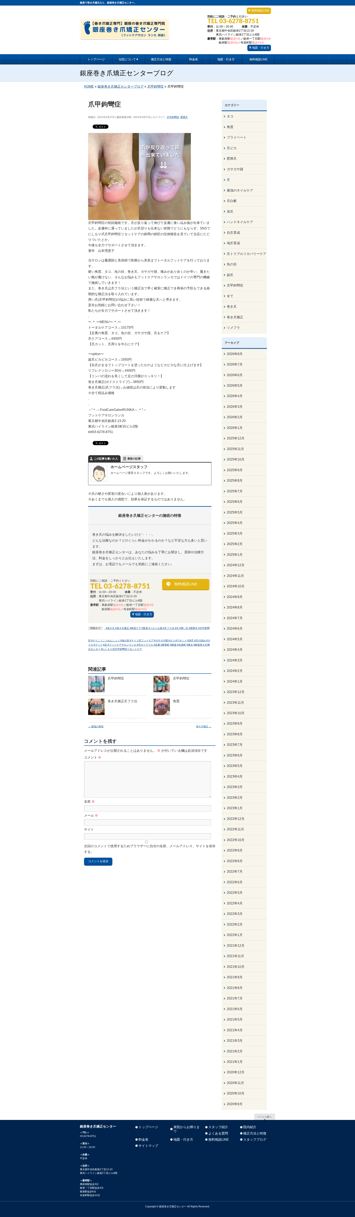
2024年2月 (235, 671)
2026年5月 (235, 385)
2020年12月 (235, 1072)
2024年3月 (235, 660)
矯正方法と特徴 (254, 1133)
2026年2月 (235, 417)
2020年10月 (235, 1093)
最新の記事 (134, 458)
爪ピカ (232, 148)
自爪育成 (233, 232)
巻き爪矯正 (203, 726)
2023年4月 (235, 776)
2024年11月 (235, 576)
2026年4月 (235, 396)
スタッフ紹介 (218, 1127)
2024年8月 (235, 607)
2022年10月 (235, 840)
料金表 (143, 1139)
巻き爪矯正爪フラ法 (122, 701)
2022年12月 (235, 819)
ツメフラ (233, 327)
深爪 (230, 211)
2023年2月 (235, 797)
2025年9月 (235, 470)
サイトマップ (148, 1145)
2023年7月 (235, 744)
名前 (89, 801)
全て (230, 296)
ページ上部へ (264, 1116)
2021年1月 (235, 1061)
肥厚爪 (184, 117)
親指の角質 (96, 726)
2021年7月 (235, 998)
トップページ (148, 1127)
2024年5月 (235, 639)
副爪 (230, 275)
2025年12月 (235, 438)
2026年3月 (235, 406)
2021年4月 (235, 1030)
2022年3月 (235, 914)
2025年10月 (235, 459)
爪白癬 (232, 201)
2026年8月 (235, 354)
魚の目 (232, 264)
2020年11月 (235, 1083)
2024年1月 (235, 681)
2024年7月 (235, 618)
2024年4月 (235, 649)
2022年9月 (235, 850)
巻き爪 (232, 306)
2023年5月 (235, 766)
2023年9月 (235, 723)
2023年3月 (235, 787)
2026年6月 (235, 375)
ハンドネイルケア (240, 222)
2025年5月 (235, 512)
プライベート (237, 137)
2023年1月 (235, 808)
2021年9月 (235, 977)
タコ (230, 116)
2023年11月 (235, 702)
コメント (92, 757)
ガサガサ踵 (235, 169)
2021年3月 (235, 1040)
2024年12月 (235, 565)
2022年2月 (235, 924)
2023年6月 (235, 755)
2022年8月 (235, 861)
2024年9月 (235, 597)
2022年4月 (235, 903)
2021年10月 (235, 966)
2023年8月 (235, 734)
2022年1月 (235, 935)
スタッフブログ (254, 1139)
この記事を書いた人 (106, 458)
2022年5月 (235, 892)
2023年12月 (235, 692)
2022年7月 (235, 871)
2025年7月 (235, 491)
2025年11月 (235, 449)
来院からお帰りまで (186, 1129)
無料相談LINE (260, 10)
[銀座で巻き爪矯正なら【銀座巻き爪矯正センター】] (124, 35)
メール (91, 815)
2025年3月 (235, 533)
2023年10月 (235, 713)
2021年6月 (235, 1009)
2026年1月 (235, 428)
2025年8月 (235, 480)
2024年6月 (235, 628)
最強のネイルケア (240, 190)
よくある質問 (218, 1133)
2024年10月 (235, 586)
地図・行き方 (260, 47)
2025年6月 (235, 501)
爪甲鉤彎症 (173, 117)
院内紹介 (249, 1127)
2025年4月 (235, 523)
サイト (89, 829)
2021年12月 (235, 945)
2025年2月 (235, 544)
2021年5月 (235, 1019)
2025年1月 (235, 554)
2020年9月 (235, 1104)
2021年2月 (235, 1051)
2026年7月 (235, 364)
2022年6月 (235, 882)
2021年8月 (235, 988)
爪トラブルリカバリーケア (246, 254)
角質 (176, 701)
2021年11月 (235, 956)
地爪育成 (233, 243)
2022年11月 (235, 829)
